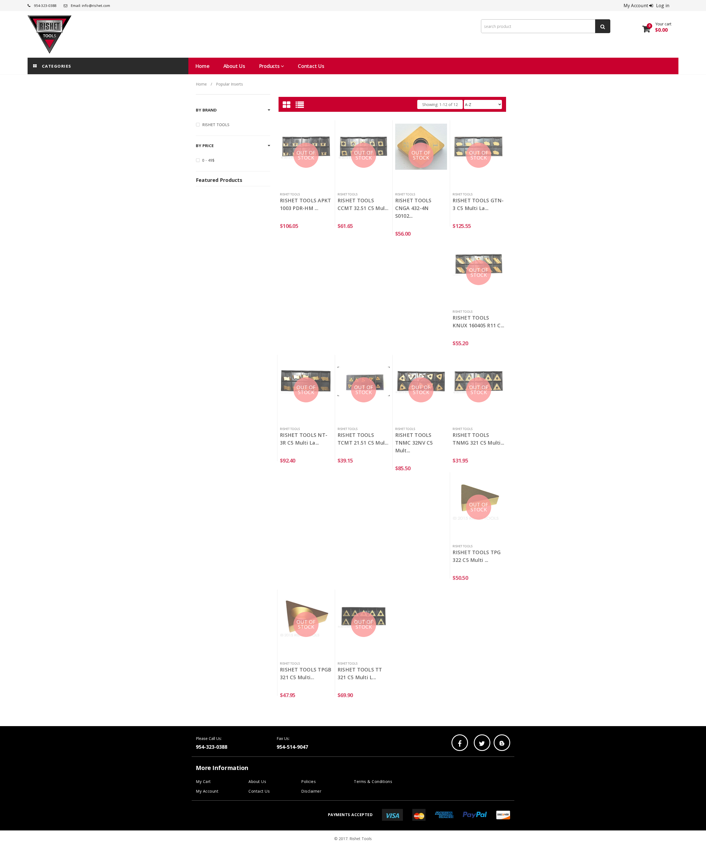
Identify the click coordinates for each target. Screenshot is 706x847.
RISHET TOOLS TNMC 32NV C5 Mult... (414, 443)
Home (201, 84)
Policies (308, 781)
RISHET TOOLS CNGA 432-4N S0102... (413, 208)
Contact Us (259, 791)
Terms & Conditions (373, 781)
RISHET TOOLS (215, 124)
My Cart (203, 781)
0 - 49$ (208, 160)
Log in (663, 5)
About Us (257, 781)
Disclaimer (311, 791)
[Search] (602, 26)
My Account (207, 791)
